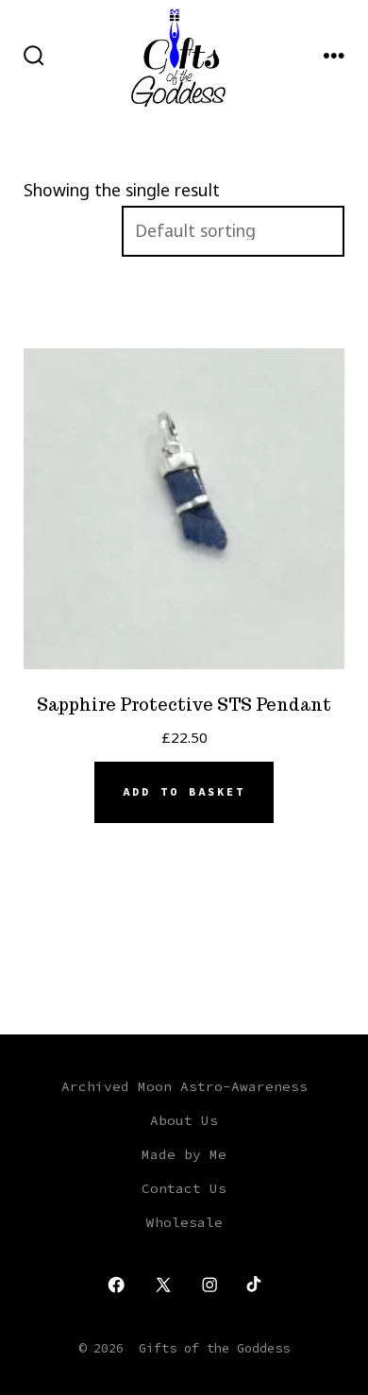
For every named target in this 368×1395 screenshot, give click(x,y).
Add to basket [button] (184, 791)
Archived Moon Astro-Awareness (184, 1086)
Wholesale (184, 1222)
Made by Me (184, 1154)
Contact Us (184, 1188)
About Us (184, 1120)
